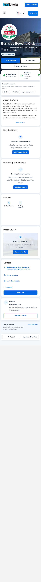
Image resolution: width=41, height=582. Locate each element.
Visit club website (13, 281)
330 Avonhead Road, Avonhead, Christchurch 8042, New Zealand (18, 269)
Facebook (8, 287)
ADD (33, 13)
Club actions (33, 325)
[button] (4, 12)
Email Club (20, 293)
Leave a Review (20, 316)
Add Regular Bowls (20, 152)
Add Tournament (21, 187)
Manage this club (20, 252)
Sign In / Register (31, 5)
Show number (12, 275)
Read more (20, 122)
